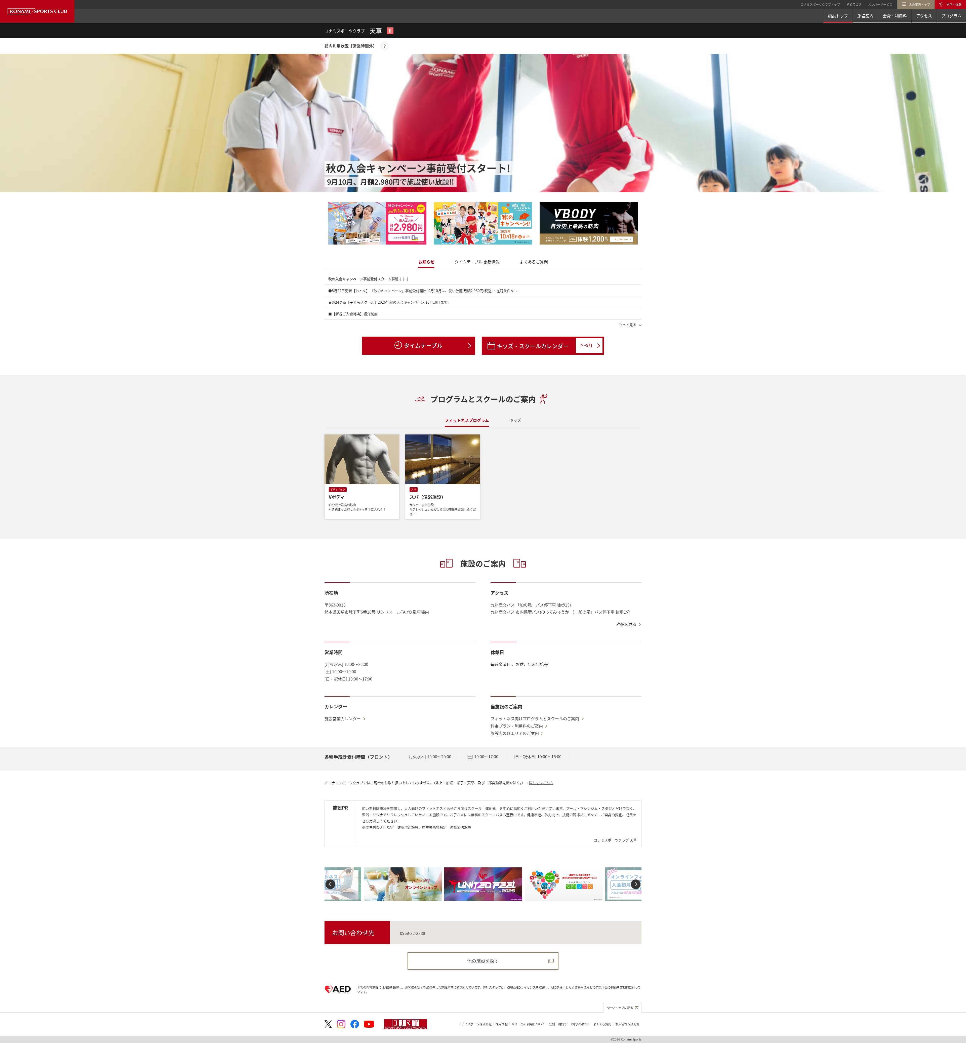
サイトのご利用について (528, 1024)
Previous (330, 884)
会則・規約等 (558, 1024)
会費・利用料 (895, 16)
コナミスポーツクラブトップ (820, 4)
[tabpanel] (483, 301)
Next (635, 884)
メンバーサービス (880, 4)
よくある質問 (602, 1024)
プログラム (951, 16)
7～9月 (586, 345)
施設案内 (865, 16)
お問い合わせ (580, 1024)
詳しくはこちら (541, 782)
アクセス (924, 16)
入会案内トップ (919, 4)
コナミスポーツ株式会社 (475, 1024)
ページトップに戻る (619, 1008)
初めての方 (854, 4)
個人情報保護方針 (627, 1024)
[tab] (426, 262)
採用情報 (502, 1024)
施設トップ (838, 16)
